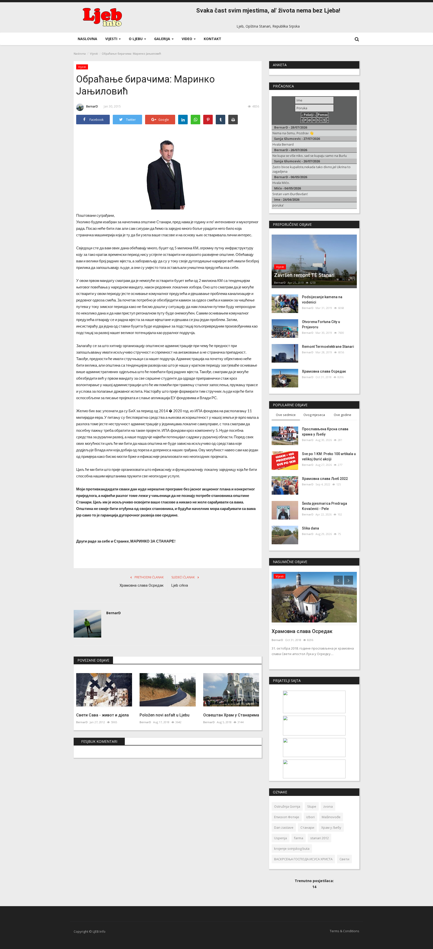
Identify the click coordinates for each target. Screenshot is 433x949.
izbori (310, 817)
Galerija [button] (162, 38)
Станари (307, 827)
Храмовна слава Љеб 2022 (325, 479)
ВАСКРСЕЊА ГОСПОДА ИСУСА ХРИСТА (303, 859)
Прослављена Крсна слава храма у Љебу (325, 431)
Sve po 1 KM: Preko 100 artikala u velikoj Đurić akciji (329, 456)
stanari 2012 (319, 838)
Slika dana (310, 528)
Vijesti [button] (111, 38)
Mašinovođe (331, 817)
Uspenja (280, 838)
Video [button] (187, 38)
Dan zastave (283, 827)
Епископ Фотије (286, 817)
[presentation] (338, 580)
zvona (328, 806)
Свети (344, 859)
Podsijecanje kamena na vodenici (322, 299)
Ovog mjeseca (314, 414)
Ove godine (342, 414)
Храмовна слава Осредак (142, 585)
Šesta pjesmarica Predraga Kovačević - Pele (324, 506)
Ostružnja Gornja (287, 806)
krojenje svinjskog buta (291, 848)
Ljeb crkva (179, 585)
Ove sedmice (286, 414)
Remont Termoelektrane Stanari (328, 347)
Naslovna (87, 38)
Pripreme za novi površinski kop (307, 631)
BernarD (92, 106)
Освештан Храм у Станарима (231, 715)
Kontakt (212, 38)
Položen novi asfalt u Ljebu (164, 715)
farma (298, 838)
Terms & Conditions (344, 931)
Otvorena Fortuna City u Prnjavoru (321, 324)
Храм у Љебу (331, 827)
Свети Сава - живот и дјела (102, 715)
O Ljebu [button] (136, 38)
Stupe (311, 806)
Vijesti (94, 53)
